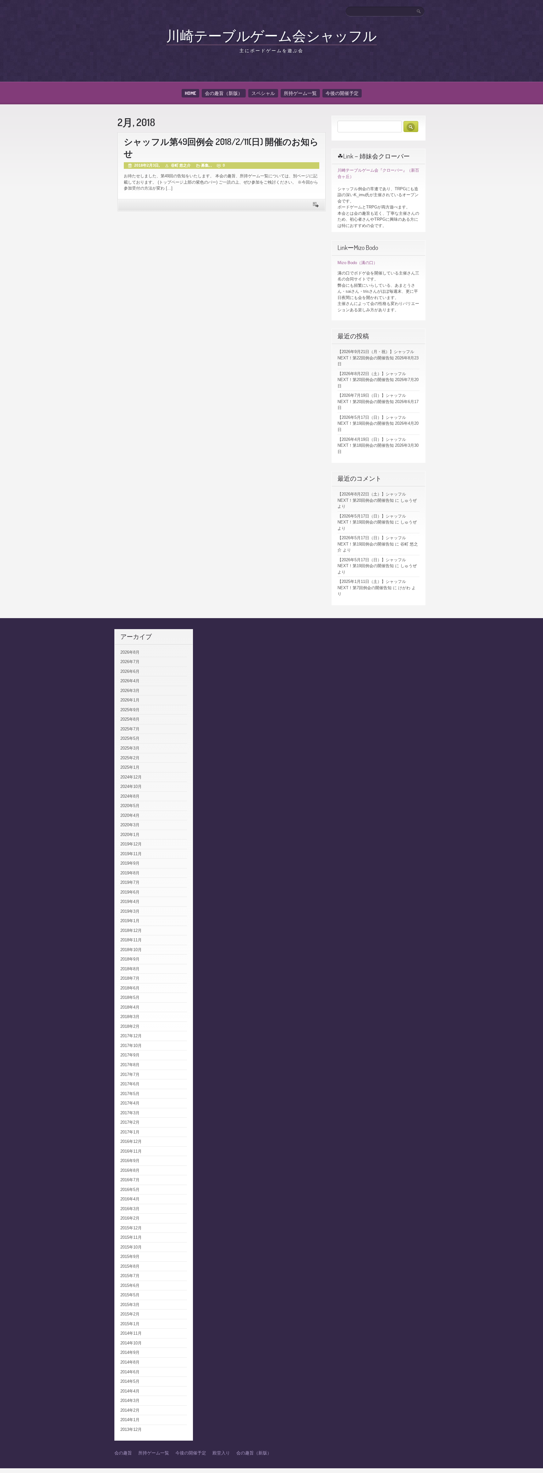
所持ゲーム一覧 (300, 93)
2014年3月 (130, 1400)
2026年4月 (130, 680)
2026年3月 (130, 690)
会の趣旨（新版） (224, 93)
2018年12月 (131, 930)
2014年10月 (131, 1343)
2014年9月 (130, 1352)
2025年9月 (130, 709)
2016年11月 (131, 1151)
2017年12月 (131, 1035)
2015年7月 (130, 1275)
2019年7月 (130, 882)
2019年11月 (131, 853)
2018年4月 (130, 1007)
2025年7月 (130, 729)
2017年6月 (130, 1084)
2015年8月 (130, 1266)
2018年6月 (130, 988)
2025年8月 (130, 719)
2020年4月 (130, 815)
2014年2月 (130, 1410)
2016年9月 (130, 1160)
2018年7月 (130, 978)
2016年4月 (130, 1199)
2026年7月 (130, 661)
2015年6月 (130, 1285)
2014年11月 (131, 1333)
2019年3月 (130, 911)
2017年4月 (130, 1103)
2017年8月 (130, 1064)
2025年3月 (130, 748)
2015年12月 (131, 1228)
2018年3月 (130, 1016)
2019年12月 (131, 844)
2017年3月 (130, 1112)
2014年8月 (130, 1362)
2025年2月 (130, 758)
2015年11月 (131, 1237)
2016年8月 (130, 1170)
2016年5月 (130, 1189)
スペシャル (263, 93)
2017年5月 (130, 1093)
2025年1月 (130, 767)
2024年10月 (131, 786)
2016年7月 (130, 1179)
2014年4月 (130, 1391)
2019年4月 (130, 901)
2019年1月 (130, 920)
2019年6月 (130, 892)
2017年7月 (130, 1074)
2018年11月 (131, 940)
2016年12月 (131, 1141)
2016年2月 (130, 1218)
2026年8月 (130, 652)
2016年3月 (130, 1208)
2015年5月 (130, 1295)
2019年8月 (130, 873)
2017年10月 (131, 1045)
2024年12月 (131, 777)
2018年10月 (131, 949)
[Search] (419, 11)
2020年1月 (130, 834)
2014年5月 (130, 1381)
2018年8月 (130, 968)
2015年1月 (130, 1323)
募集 (205, 165)
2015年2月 (130, 1314)
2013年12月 (131, 1429)
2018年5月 (130, 997)
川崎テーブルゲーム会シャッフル (271, 35)
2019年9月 (130, 863)
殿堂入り (221, 1453)
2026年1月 (130, 700)
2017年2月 (130, 1122)
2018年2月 (130, 1026)
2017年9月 (130, 1055)
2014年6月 (130, 1372)
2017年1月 (130, 1132)
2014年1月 (130, 1419)
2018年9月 (130, 959)
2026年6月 (130, 671)
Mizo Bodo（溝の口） (357, 262)
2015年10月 (131, 1247)
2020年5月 (130, 805)
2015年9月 (130, 1256)
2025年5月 (130, 738)
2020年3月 (130, 824)
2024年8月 (130, 796)
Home (190, 93)
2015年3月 (130, 1304)
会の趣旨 (123, 1453)
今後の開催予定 (342, 93)
